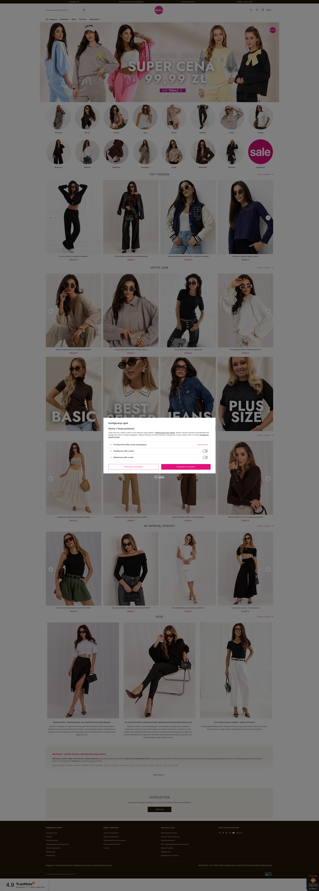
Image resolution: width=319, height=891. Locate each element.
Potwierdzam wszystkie (186, 467)
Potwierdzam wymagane (133, 467)
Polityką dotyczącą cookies (165, 432)
